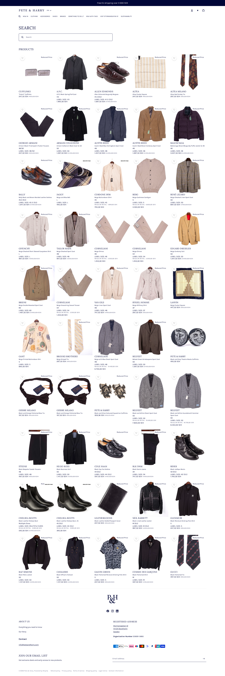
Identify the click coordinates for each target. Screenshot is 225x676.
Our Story (22, 632)
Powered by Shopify (41, 671)
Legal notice (103, 671)
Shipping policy (91, 671)
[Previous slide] (23, 72)
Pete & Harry (28, 671)
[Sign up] (203, 658)
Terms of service (78, 671)
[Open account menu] (192, 10)
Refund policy (55, 671)
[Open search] (19, 16)
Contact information (116, 671)
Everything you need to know (30, 627)
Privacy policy (67, 671)
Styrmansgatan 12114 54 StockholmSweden (120, 629)
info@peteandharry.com (29, 645)
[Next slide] (51, 72)
